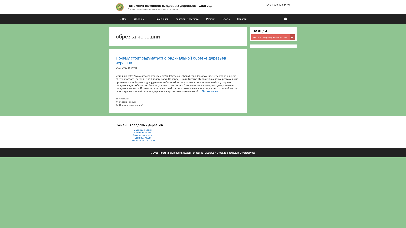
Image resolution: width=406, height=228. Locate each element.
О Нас (123, 19)
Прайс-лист (162, 19)
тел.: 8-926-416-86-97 (278, 4)
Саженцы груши (142, 137)
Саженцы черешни (142, 135)
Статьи (226, 19)
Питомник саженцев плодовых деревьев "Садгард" (171, 5)
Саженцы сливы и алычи (143, 140)
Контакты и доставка (187, 19)
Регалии (211, 19)
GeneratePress (247, 152)
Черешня (124, 99)
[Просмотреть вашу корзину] (285, 19)
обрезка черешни (128, 102)
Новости (241, 19)
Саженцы (139, 19)
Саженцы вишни (142, 132)
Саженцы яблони (143, 130)
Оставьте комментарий (131, 105)
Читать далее (210, 91)
